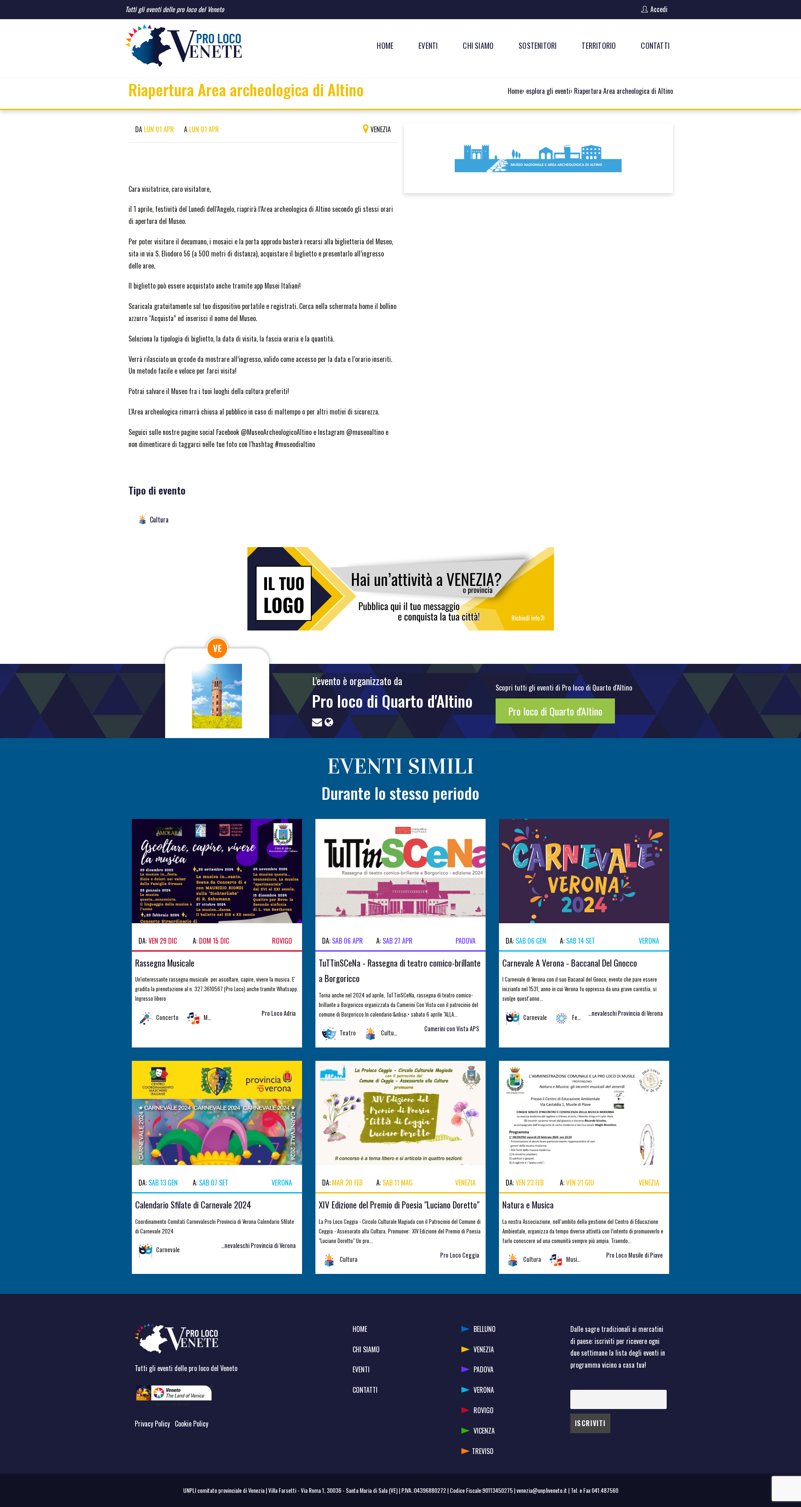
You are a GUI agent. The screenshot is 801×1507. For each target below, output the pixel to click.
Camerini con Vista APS (451, 1028)
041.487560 (605, 1490)
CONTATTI (365, 1390)
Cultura (159, 520)
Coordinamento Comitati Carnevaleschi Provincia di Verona (593, 1013)
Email (576, 1383)
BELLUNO (485, 1329)
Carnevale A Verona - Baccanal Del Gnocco (569, 962)
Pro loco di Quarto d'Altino (392, 700)
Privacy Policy (152, 1424)
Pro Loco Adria (279, 1013)
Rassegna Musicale (164, 962)
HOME (360, 1329)
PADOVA (484, 1369)
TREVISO (483, 1451)
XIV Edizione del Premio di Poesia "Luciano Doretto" (399, 1204)
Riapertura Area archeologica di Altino (623, 91)
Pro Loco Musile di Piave (634, 1255)
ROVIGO (484, 1410)
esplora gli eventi (548, 91)
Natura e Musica (528, 1204)
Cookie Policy (191, 1424)
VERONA (484, 1390)
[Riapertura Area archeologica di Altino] (538, 157)
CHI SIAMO (366, 1349)
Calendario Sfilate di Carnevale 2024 (193, 1204)
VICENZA (484, 1431)
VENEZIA (484, 1349)
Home (515, 91)
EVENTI (361, 1369)
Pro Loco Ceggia (459, 1255)
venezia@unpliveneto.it (541, 1490)
